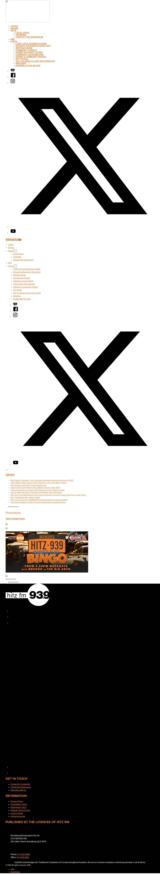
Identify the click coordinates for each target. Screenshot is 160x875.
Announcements (18, 816)
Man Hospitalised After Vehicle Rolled (25, 497)
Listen (14, 26)
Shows (14, 28)
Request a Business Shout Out (33, 46)
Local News (22, 33)
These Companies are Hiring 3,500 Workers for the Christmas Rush (37, 490)
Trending (21, 35)
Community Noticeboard (30, 55)
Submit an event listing (29, 52)
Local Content (17, 813)
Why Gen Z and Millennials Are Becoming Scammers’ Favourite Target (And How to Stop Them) (48, 495)
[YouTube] (13, 233)
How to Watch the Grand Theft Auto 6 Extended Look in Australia (36, 492)
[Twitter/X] (82, 227)
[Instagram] (13, 83)
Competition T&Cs (19, 804)
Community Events (26, 50)
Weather (21, 63)
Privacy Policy (17, 801)
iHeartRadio (15, 872)
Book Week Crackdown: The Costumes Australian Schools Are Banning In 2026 (42, 480)
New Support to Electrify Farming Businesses (28, 485)
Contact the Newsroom (29, 37)
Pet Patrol (22, 59)
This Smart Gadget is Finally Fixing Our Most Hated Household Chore (38, 502)
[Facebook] (13, 77)
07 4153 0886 (24, 854)
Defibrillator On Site (28, 66)
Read (13, 30)
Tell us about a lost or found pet (35, 61)
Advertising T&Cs (18, 807)
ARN (12, 869)
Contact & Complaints (20, 784)
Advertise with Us (18, 790)
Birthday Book (24, 48)
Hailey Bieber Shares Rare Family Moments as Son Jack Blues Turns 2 (39, 483)
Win (12, 39)
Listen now (12, 240)
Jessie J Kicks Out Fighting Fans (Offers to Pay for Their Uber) (35, 488)
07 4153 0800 (23, 857)
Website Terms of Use (20, 810)
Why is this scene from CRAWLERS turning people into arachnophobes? (39, 500)
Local (14, 41)
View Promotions (15, 519)
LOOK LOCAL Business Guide (31, 44)
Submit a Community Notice (31, 57)
